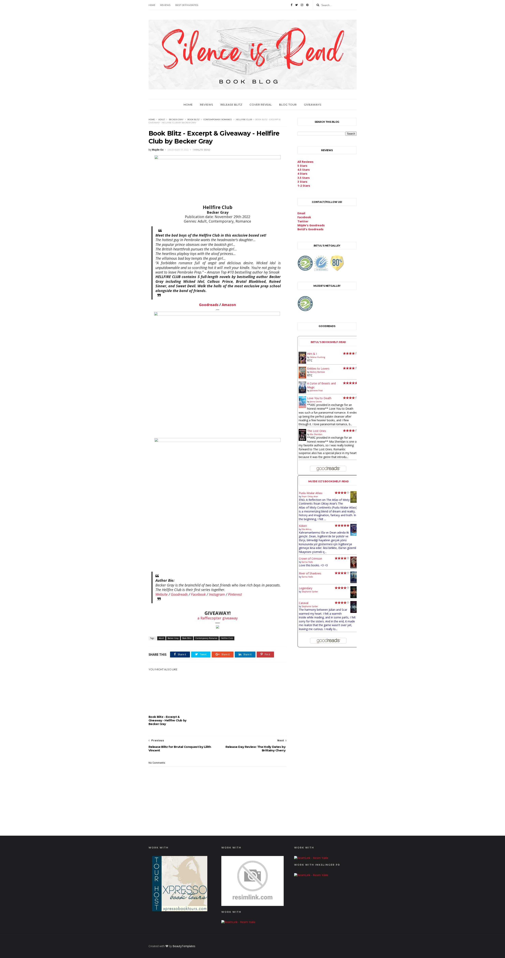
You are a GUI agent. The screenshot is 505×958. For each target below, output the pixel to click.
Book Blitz (193, 119)
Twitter (302, 221)
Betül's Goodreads (310, 229)
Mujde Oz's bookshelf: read (328, 481)
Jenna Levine (316, 401)
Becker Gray (176, 119)
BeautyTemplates (184, 946)
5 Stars (302, 166)
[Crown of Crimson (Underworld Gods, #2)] (354, 567)
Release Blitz (231, 104)
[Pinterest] (307, 5)
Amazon (229, 304)
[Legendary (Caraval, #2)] (354, 597)
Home (152, 5)
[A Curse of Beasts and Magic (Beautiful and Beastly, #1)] (302, 392)
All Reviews (305, 162)
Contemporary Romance (217, 119)
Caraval (303, 603)
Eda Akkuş (306, 529)
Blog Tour (288, 104)
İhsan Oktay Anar (310, 496)
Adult (161, 119)
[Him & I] (302, 362)
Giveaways (312, 104)
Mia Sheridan (316, 434)
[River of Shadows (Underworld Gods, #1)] (354, 582)
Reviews (165, 5)
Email (301, 213)
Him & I (312, 354)
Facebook (198, 594)
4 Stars (302, 173)
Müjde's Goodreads (311, 225)
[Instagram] (302, 5)
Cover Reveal (261, 104)
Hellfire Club (244, 119)
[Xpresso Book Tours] (179, 910)
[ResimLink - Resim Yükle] (252, 905)
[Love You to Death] (302, 407)
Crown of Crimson (310, 558)
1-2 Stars (303, 185)
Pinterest (235, 594)
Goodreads (208, 304)
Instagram (217, 594)
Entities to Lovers (318, 368)
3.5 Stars (303, 178)
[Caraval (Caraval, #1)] (354, 612)
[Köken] (354, 535)
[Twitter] (296, 5)
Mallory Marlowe (317, 372)
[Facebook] (291, 5)
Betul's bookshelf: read (328, 342)
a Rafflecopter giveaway (217, 618)
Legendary (305, 588)
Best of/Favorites (186, 5)
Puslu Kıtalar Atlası (310, 493)
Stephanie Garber (310, 591)
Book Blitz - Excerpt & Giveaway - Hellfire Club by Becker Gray (167, 720)
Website (161, 594)
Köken (303, 526)
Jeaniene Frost (316, 390)
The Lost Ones (316, 431)
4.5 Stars (303, 169)
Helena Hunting (317, 357)
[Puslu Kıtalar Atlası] (354, 502)
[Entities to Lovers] (302, 377)
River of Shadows (310, 573)
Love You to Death (319, 398)
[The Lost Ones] (302, 440)
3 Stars (302, 182)
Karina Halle (307, 562)
